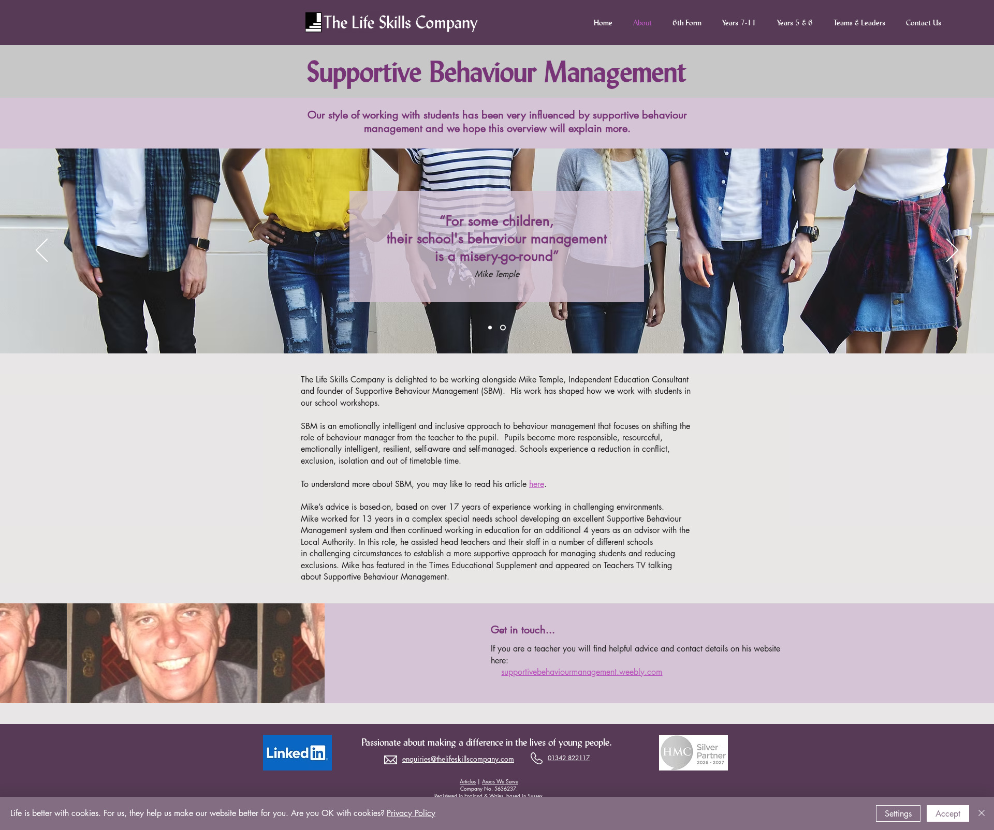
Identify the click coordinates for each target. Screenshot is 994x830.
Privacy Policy (411, 813)
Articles (468, 781)
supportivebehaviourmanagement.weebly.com (581, 671)
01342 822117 (569, 757)
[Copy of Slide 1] (504, 328)
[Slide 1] (491, 328)
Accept (947, 813)
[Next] (952, 251)
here (536, 484)
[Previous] (42, 251)
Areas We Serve (500, 781)
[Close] (981, 813)
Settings (898, 813)
